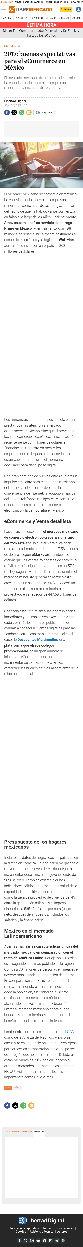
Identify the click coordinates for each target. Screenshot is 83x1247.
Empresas (6, 18)
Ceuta (18, 2)
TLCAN (68, 1032)
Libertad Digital (41, 1220)
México (17, 1087)
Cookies (21, 1232)
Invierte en (21, 18)
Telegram (56, 1240)
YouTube (38, 1240)
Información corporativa (23, 1228)
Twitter (25, 1240)
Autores (62, 1232)
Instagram (31, 1240)
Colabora (66, 9)
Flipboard (50, 1240)
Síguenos (47, 112)
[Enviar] (21, 112)
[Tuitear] (14, 112)
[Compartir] (7, 112)
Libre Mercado (12, 46)
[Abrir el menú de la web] (4, 9)
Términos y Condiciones (58, 1228)
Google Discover (44, 1240)
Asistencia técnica (42, 1232)
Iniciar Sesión (78, 9)
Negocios (64, 18)
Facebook (19, 1240)
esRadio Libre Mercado (43, 18)
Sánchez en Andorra (33, 2)
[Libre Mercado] (30, 9)
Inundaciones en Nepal (56, 2)
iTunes (63, 1240)
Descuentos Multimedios (37, 640)
